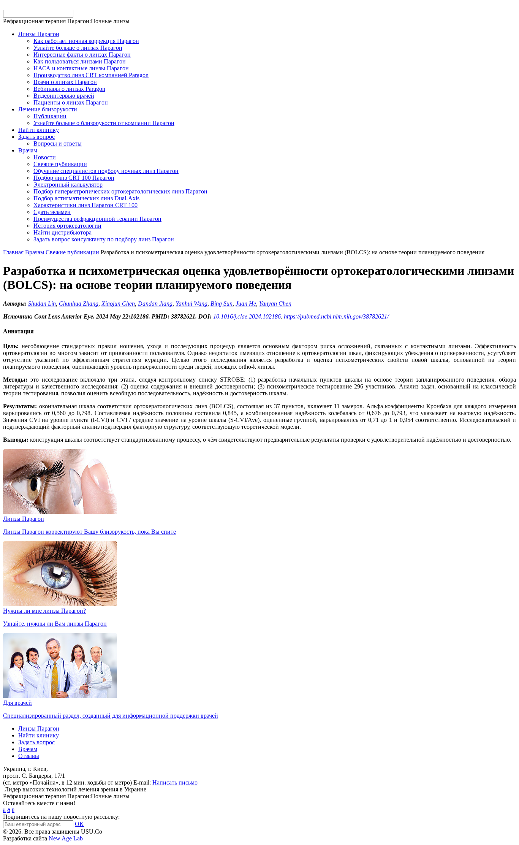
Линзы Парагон (38, 34)
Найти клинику (38, 130)
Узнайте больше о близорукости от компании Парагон (103, 123)
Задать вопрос (36, 136)
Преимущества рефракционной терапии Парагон (97, 219)
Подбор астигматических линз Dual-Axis (86, 198)
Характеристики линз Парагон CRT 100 (85, 205)
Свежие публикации (60, 164)
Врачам (27, 150)
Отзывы (28, 756)
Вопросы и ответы (57, 143)
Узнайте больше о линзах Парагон (77, 47)
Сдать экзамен (52, 212)
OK (79, 824)
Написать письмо (175, 782)
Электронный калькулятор (68, 184)
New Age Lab (66, 838)
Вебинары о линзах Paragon (69, 89)
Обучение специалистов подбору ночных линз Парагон (106, 171)
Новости (44, 157)
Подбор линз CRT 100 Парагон (73, 177)
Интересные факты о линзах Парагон (82, 54)
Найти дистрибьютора (62, 232)
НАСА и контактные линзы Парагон (81, 68)
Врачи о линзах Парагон (65, 82)
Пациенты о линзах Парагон (70, 102)
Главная (13, 252)
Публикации (49, 116)
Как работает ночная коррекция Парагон (86, 41)
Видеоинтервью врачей (63, 95)
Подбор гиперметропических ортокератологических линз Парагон (120, 191)
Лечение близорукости (47, 109)
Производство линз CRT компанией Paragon (91, 75)
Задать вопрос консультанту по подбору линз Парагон (103, 239)
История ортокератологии (67, 225)
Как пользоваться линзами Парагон (79, 61)
